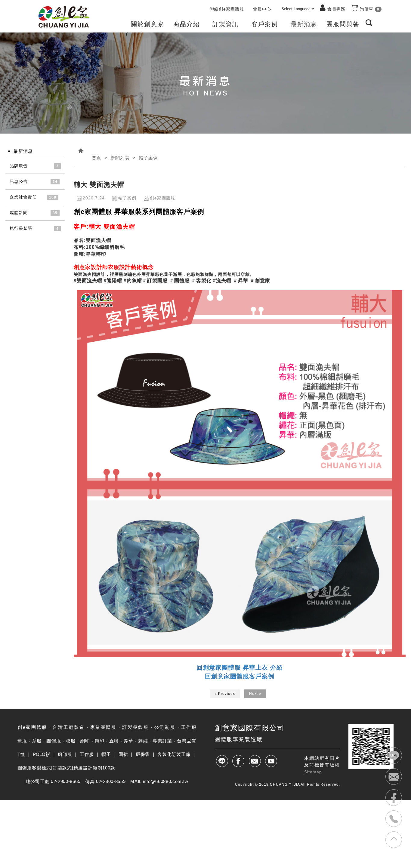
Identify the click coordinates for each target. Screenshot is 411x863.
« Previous (225, 694)
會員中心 (262, 9)
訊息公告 (19, 181)
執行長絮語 (21, 228)
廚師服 (65, 754)
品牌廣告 (19, 165)
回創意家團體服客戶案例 (239, 676)
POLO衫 (41, 754)
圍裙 (123, 754)
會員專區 (336, 9)
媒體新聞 (19, 212)
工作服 (87, 754)
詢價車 (368, 9)
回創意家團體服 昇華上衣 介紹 (239, 667)
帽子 (106, 754)
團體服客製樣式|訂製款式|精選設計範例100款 (66, 767)
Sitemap (313, 771)
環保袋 (143, 754)
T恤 (21, 754)
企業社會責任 (23, 197)
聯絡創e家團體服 (227, 9)
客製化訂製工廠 (173, 754)
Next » (255, 694)
